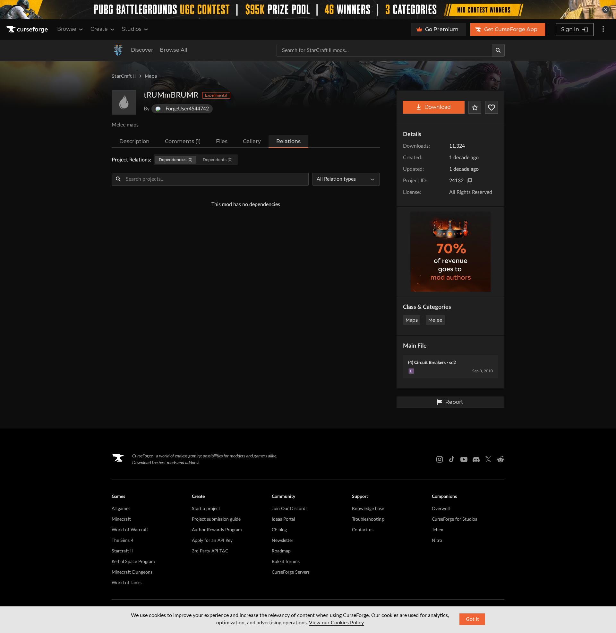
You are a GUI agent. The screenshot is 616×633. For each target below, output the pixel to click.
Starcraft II (122, 551)
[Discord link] (476, 459)
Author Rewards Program (217, 530)
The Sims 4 (122, 540)
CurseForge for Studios (454, 519)
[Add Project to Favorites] (474, 107)
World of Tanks (126, 583)
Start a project (206, 509)
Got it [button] (472, 619)
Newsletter (282, 540)
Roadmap (281, 551)
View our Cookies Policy (336, 622)
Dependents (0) (218, 159)
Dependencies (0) (176, 159)
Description (134, 141)
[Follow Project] (491, 107)
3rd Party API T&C (210, 551)
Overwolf (441, 509)
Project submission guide (216, 519)
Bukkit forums (286, 561)
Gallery (252, 141)
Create (99, 29)
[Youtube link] (464, 459)
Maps (151, 76)
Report (454, 402)
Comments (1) (183, 141)
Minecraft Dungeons (132, 572)
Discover (142, 50)
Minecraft (121, 519)
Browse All (173, 50)
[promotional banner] (308, 9)
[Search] (498, 50)
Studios (131, 29)
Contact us (362, 530)
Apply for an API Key (212, 540)
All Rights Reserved (470, 192)
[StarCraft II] (118, 50)
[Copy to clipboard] (469, 181)
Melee (435, 320)
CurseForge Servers (291, 572)
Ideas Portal (283, 519)
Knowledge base (368, 509)
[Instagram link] (439, 459)
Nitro (437, 540)
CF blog (279, 530)
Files (221, 141)
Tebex (437, 530)
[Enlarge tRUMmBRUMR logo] (124, 102)
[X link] (488, 459)
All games (121, 509)
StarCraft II (124, 76)
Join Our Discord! (289, 509)
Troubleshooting (368, 519)
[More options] (603, 29)
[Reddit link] (500, 459)
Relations (288, 141)
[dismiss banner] (606, 9)
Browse (66, 29)
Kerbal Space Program (133, 561)
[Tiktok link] (452, 459)
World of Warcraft (130, 530)
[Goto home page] (27, 29)
